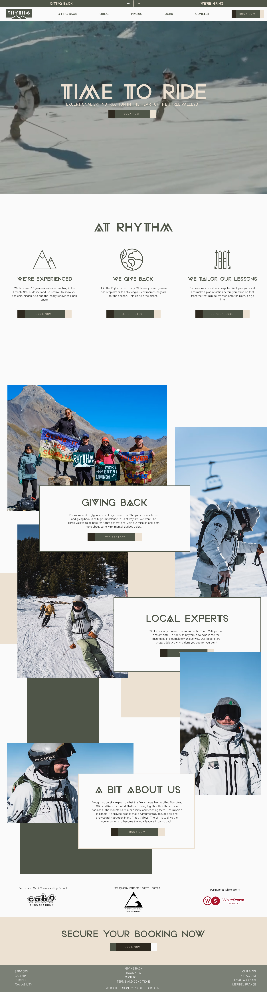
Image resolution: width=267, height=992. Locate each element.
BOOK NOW (133, 973)
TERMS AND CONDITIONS (134, 981)
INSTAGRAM (248, 976)
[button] (261, 190)
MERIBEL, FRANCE (244, 984)
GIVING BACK (61, 3)
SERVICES (21, 971)
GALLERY (21, 976)
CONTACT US (133, 977)
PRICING (20, 980)
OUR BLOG (249, 971)
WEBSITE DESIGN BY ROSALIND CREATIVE (133, 988)
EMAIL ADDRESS (245, 980)
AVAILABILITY (23, 984)
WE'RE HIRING (211, 3)
